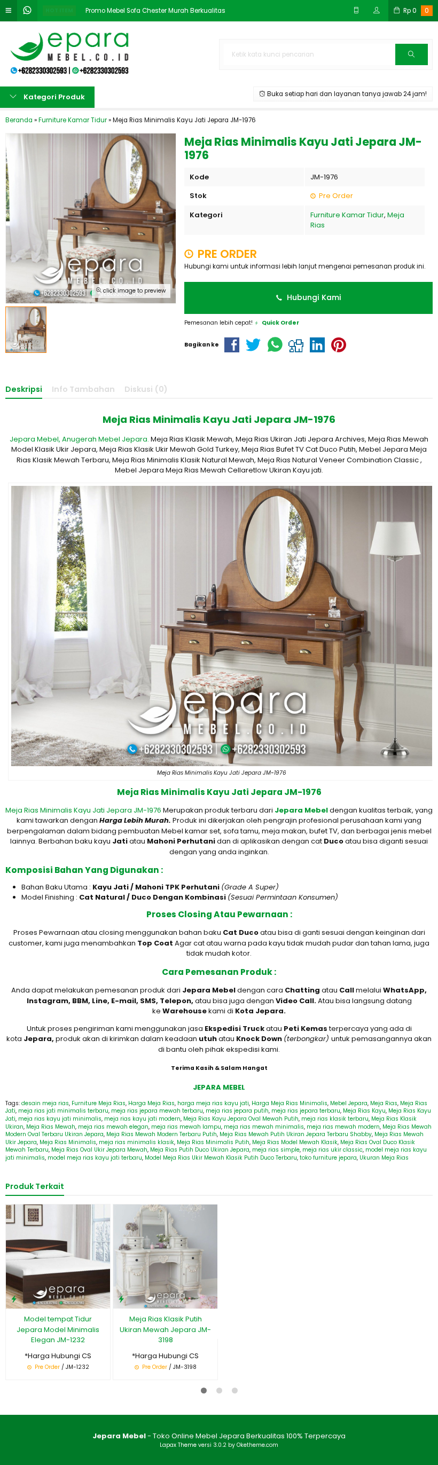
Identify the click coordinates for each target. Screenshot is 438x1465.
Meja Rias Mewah (50, 1127)
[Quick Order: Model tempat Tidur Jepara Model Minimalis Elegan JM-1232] (14, 1298)
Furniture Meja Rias (99, 1103)
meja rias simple (276, 1150)
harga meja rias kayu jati (213, 1103)
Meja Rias (383, 1103)
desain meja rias (45, 1103)
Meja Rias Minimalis (68, 1142)
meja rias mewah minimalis (264, 1127)
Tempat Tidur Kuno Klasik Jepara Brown (273, 1220)
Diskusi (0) (146, 389)
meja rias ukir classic (332, 1150)
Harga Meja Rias (151, 1103)
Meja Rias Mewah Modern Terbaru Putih (161, 1134)
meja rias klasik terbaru (335, 1119)
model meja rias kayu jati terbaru (95, 1158)
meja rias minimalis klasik (136, 1142)
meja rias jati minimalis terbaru (63, 1111)
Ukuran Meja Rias (384, 1158)
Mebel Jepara (348, 1103)
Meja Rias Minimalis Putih (213, 1142)
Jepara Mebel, (35, 439)
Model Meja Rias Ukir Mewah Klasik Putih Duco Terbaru (221, 1158)
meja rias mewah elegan (113, 1127)
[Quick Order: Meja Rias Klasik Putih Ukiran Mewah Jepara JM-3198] (121, 1298)
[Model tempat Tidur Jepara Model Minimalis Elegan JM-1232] (58, 1256)
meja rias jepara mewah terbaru (157, 1111)
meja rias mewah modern (343, 1127)
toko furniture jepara (328, 1158)
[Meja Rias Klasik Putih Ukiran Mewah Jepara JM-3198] (165, 1256)
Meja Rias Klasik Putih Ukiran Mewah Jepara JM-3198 (165, 1329)
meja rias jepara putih (237, 1111)
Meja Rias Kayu (364, 1111)
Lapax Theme (178, 1445)
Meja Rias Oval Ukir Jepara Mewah (99, 1150)
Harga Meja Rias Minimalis (289, 1103)
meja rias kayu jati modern (142, 1119)
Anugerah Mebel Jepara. (105, 439)
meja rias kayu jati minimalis (59, 1119)
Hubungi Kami (313, 297)
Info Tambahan (83, 389)
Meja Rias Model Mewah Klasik (295, 1142)
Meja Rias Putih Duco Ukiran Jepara (199, 1150)
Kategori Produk (53, 97)
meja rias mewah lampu (186, 1127)
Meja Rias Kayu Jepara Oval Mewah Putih (241, 1119)
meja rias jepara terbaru (305, 1111)
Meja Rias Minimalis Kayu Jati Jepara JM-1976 (83, 810)
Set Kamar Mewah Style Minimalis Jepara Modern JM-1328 (380, 1225)
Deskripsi (23, 389)
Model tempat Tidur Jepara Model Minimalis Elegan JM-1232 (58, 1329)
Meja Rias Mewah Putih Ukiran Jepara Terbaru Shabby (296, 1134)
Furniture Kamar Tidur (347, 215)
